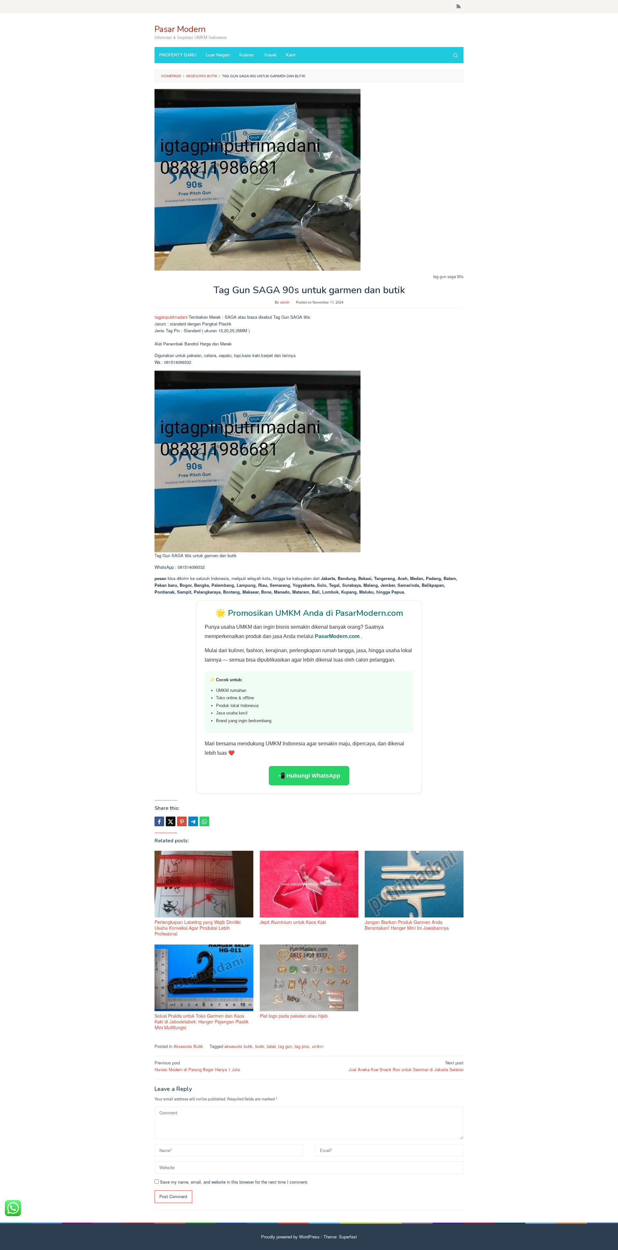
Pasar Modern (180, 29)
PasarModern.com (338, 636)
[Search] (455, 55)
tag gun (285, 1046)
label (271, 1046)
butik (259, 1046)
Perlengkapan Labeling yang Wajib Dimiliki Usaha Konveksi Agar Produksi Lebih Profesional (197, 928)
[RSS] (459, 7)
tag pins (302, 1046)
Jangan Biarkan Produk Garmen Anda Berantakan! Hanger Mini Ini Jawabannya (407, 925)
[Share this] (159, 821)
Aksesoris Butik (188, 1046)
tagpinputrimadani (170, 317)
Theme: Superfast (340, 1237)
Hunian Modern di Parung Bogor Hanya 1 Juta (197, 1066)
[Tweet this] (170, 821)
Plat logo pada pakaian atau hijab (294, 1016)
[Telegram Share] (193, 821)
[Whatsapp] (204, 821)
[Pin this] (182, 821)
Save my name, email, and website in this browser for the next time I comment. (234, 1182)
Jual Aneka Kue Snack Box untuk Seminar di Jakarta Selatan (406, 1066)
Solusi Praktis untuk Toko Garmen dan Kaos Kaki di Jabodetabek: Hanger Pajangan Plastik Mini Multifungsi (201, 1022)
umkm (317, 1046)
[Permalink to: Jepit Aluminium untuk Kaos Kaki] (309, 884)
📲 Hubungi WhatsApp (309, 775)
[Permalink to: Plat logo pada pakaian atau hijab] (309, 978)
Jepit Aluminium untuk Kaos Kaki (293, 922)
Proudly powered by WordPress (290, 1237)
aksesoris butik (238, 1046)
